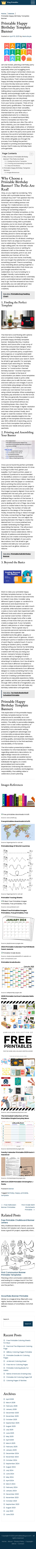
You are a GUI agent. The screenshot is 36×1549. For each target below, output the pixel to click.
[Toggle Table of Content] (30, 154)
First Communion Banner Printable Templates (13, 1273)
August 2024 (11, 1467)
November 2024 (12, 1457)
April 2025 (10, 1440)
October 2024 (11, 1460)
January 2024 (11, 1491)
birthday (11, 1193)
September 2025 (12, 1423)
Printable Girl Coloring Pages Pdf (19, 1377)
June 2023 (10, 1514)
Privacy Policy (19, 1541)
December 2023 (12, 1494)
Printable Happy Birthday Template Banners (17, 169)
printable (24, 1193)
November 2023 (12, 1497)
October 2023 (11, 1501)
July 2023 (9, 1511)
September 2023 (12, 1504)
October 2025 (11, 1419)
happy (17, 1193)
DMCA (14, 1544)
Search (6, 1319)
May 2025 (10, 1436)
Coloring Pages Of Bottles (16, 1380)
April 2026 (10, 1399)
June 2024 (10, 1474)
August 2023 (11, 1508)
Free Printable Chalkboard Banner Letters (17, 1221)
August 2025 (11, 1426)
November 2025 (12, 1416)
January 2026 (11, 1409)
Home (4, 1541)
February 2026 (11, 1406)
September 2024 (12, 1463)
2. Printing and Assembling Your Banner (19, 163)
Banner (11, 1189)
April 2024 (10, 1480)
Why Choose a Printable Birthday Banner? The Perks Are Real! (15, 158)
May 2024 (10, 1477)
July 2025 (9, 1430)
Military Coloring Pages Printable (19, 1352)
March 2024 (10, 1484)
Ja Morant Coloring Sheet (16, 1361)
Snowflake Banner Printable (14, 1296)
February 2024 (12, 1487)
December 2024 (12, 1453)
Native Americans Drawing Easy (18, 1374)
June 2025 (10, 1433)
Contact (21, 1544)
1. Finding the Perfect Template (16, 161)
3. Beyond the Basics (13, 166)
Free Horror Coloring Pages (17, 1364)
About (10, 1541)
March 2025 (10, 1443)
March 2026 (10, 1402)
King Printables (12, 2)
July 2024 (9, 1470)
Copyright (29, 1541)
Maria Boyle (26, 36)
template (5, 1195)
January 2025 (11, 1450)
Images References (13, 172)
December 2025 (12, 1413)
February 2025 (11, 1447)
